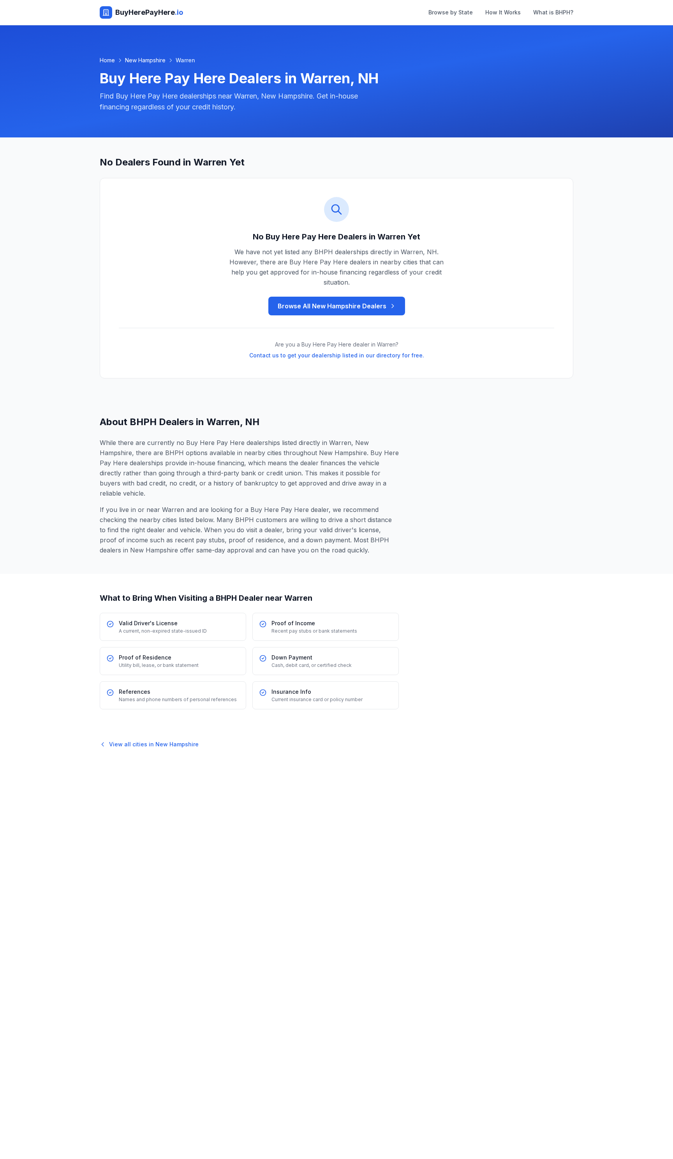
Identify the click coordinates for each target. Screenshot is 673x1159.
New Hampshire (145, 60)
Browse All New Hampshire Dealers (332, 306)
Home (107, 60)
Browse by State (450, 12)
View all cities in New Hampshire (154, 744)
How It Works (503, 12)
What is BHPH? (553, 12)
